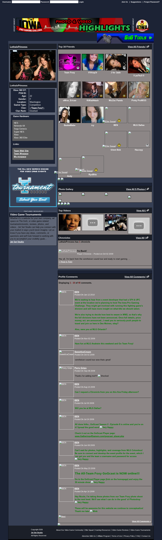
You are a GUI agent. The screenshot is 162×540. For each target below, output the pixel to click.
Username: (7, 2)
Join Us (125, 2)
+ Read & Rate (65, 262)
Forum (65, 37)
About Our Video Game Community (69, 530)
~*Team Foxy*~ (37, 108)
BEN (77, 292)
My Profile (28, 37)
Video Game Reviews (120, 530)
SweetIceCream (83, 352)
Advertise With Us (89, 536)
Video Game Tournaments (140, 530)
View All (140, 210)
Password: (45, 2)
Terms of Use (117, 536)
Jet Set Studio (17, 242)
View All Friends (136, 46)
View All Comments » (141, 521)
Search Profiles (47, 37)
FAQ (138, 536)
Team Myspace (21, 153)
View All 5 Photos (135, 189)
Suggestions (136, 2)
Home (14, 37)
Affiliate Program (103, 536)
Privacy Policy (129, 536)
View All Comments (135, 276)
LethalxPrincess (18, 46)
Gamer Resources (83, 37)
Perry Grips (81, 368)
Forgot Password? (152, 2)
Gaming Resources (102, 530)
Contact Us (146, 536)
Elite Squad (89, 530)
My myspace (20, 156)
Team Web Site (21, 151)
